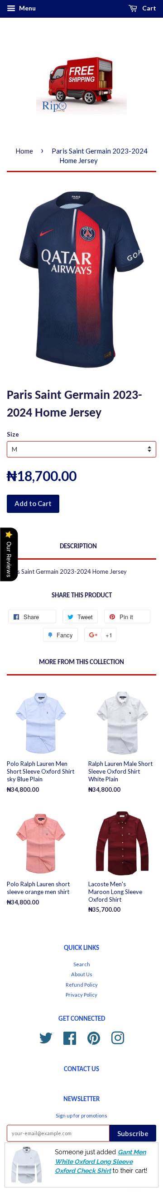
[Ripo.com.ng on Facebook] (70, 1037)
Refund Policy (82, 985)
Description (78, 546)
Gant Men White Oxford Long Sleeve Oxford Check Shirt (100, 1161)
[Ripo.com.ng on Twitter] (46, 1037)
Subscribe (133, 1133)
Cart (148, 8)
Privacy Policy (81, 995)
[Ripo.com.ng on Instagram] (118, 1037)
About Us (81, 974)
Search (81, 964)
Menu (27, 8)
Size (13, 434)
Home (24, 151)
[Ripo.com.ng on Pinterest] (94, 1037)
